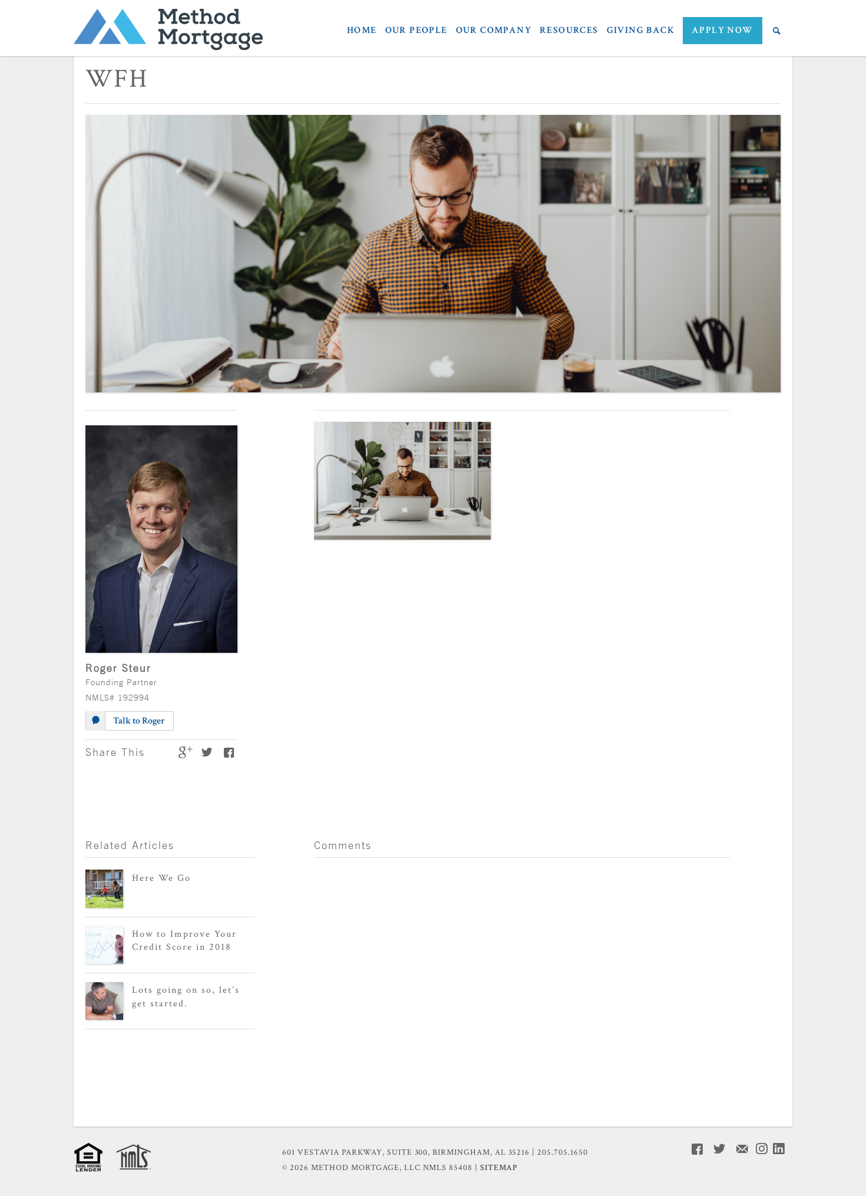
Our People (416, 31)
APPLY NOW (722, 30)
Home (362, 31)
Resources (569, 31)
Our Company (493, 31)
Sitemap (498, 1167)
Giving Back (641, 31)
